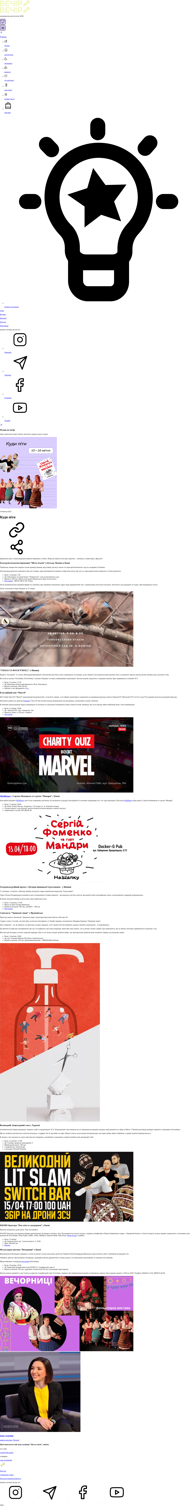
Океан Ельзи (72, 1235)
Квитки (7, 1245)
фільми (27, 701)
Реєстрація (8, 581)
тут (27, 688)
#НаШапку (5, 796)
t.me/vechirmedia (6, 1460)
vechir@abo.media (6, 1453)
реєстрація (8, 714)
